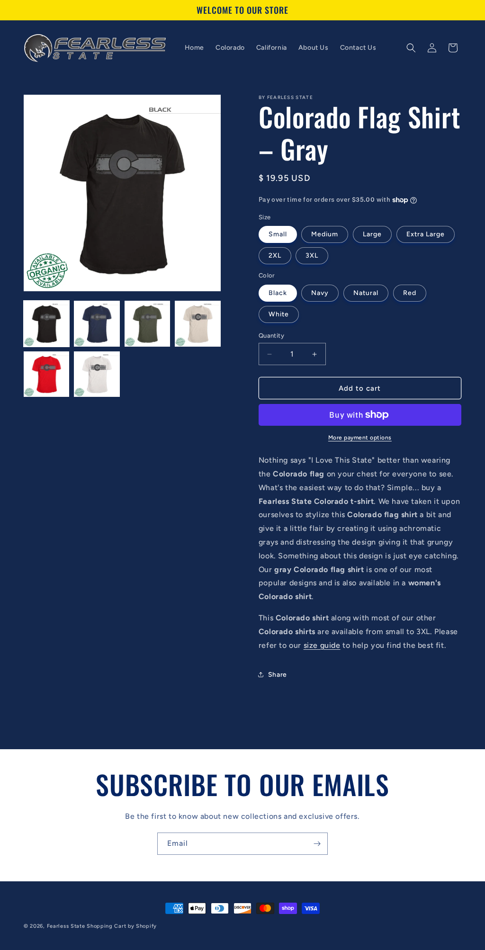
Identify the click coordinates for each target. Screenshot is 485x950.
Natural (365, 293)
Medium (324, 234)
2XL (275, 255)
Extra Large (425, 234)
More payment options (360, 437)
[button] (411, 47)
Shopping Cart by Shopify (122, 926)
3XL (311, 255)
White (279, 314)
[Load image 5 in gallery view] (46, 374)
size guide (322, 645)
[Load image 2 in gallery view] (96, 323)
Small (278, 234)
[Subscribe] (316, 844)
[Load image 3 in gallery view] (147, 323)
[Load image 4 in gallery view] (197, 323)
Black (278, 293)
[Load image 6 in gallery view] (96, 374)
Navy (320, 293)
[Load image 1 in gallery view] (46, 323)
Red (409, 293)
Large (372, 234)
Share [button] (277, 675)
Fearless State (66, 926)
